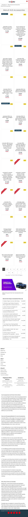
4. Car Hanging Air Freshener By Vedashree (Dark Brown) (10, 311)
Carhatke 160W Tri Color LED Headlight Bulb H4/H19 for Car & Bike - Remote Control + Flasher (20, 119)
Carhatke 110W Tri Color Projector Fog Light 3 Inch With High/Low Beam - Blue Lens (7, 92)
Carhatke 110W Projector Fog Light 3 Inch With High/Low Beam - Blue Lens (20, 60)
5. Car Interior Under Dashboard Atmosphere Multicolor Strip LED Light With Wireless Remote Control (11, 315)
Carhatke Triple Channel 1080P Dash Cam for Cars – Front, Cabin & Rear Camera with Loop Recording (20, 204)
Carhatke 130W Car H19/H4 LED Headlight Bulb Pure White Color (20, 90)
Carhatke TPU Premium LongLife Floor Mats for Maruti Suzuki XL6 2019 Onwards (7, 204)
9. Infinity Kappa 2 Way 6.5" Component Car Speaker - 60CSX (11, 333)
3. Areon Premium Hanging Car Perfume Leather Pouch (10, 307)
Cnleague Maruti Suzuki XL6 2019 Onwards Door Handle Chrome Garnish (7, 230)
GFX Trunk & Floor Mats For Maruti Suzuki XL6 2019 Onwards (7, 256)
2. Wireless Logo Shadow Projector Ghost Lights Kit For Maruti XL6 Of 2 (11, 304)
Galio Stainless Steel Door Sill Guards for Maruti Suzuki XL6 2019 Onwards (20, 230)
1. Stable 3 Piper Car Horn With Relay (11, 301)
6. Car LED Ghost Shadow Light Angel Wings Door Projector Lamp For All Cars (11, 320)
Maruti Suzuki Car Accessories (14, 4)
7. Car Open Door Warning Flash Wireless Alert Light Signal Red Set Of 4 (11, 325)
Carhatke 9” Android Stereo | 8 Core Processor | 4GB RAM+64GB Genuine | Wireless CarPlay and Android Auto (21, 175)
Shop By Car (4, 4)
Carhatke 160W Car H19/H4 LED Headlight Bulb (7, 117)
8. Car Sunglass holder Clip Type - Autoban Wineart (11, 329)
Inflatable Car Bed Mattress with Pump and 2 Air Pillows (7, 28)
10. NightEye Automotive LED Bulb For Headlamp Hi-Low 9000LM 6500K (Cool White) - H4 (11, 338)
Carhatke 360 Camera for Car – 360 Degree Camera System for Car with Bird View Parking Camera (7, 146)
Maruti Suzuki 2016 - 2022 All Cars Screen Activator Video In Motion (20, 256)
